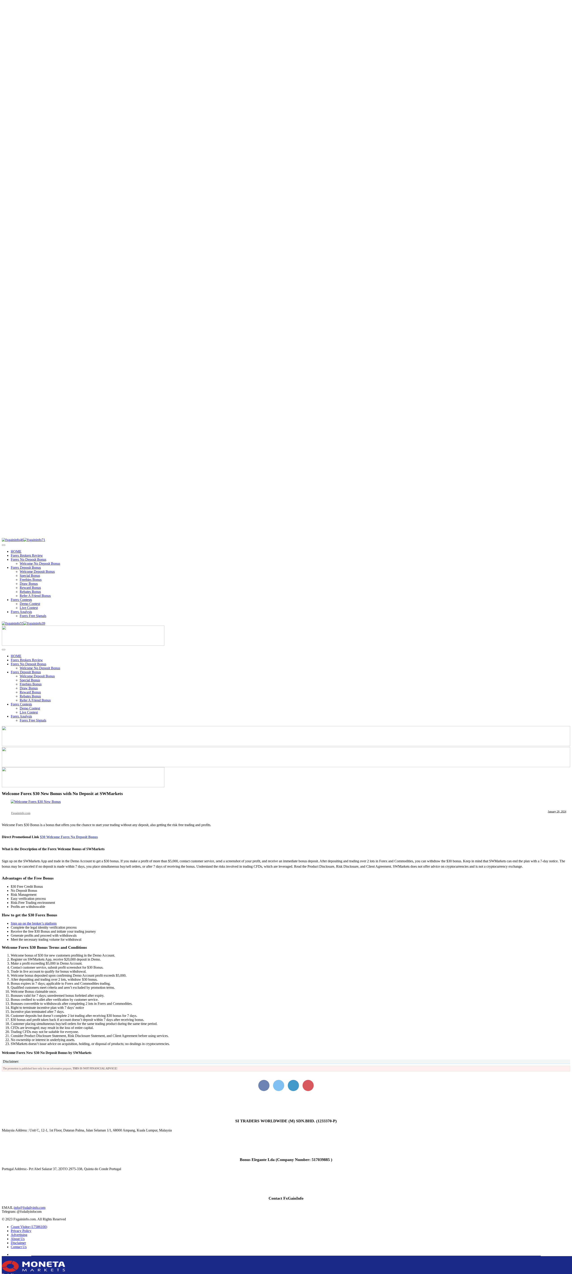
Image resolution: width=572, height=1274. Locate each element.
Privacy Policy (21, 1231)
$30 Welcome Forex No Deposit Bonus (69, 837)
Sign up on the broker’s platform (34, 923)
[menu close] (3, 545)
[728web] (286, 766)
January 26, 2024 (557, 811)
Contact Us (19, 1247)
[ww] (83, 644)
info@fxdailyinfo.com (29, 1207)
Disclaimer (18, 1243)
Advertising (19, 1235)
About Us (18, 1239)
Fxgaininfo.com (20, 813)
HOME (16, 551)
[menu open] (3, 649)
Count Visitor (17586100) (29, 1227)
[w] (286, 745)
